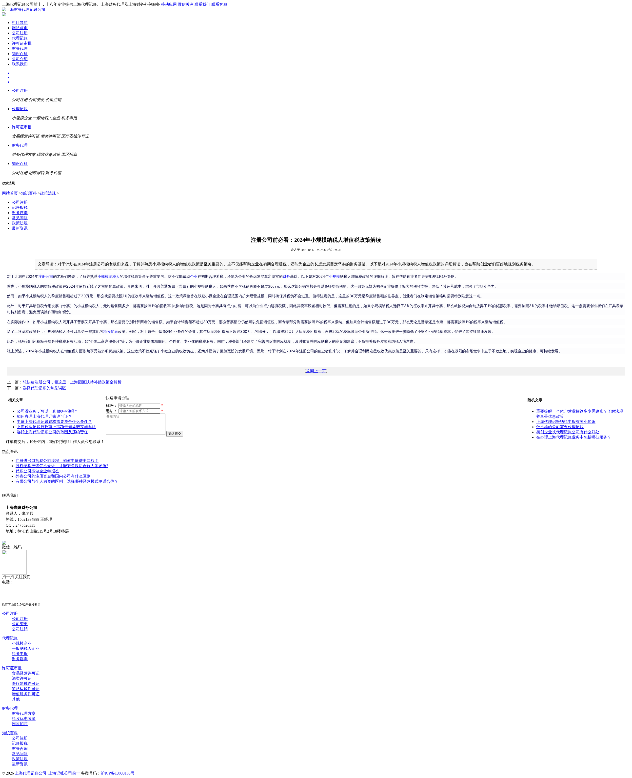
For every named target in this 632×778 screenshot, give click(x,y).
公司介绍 (20, 59)
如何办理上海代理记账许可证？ (44, 416)
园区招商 (20, 724)
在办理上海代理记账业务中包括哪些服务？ (573, 437)
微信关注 (186, 4)
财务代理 (20, 48)
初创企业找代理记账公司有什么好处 (567, 432)
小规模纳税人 (109, 276)
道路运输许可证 (26, 689)
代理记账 (20, 38)
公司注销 (20, 629)
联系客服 (219, 4)
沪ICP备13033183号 (118, 773)
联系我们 (202, 4)
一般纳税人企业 (26, 648)
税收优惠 (110, 331)
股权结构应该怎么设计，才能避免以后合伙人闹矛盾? (62, 466)
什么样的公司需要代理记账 (560, 427)
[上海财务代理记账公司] (23, 9)
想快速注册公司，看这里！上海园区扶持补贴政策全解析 (72, 382)
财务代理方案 (24, 713)
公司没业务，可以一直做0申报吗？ (47, 411)
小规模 (334, 276)
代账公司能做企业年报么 (37, 471)
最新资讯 (20, 228)
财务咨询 (20, 213)
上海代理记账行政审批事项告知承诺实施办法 (56, 427)
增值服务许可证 (26, 694)
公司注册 (20, 33)
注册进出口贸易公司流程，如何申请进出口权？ (57, 461)
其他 (16, 699)
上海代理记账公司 (30, 773)
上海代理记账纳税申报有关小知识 (565, 421)
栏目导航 (20, 22)
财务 (286, 276)
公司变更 (20, 624)
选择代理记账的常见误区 (44, 388)
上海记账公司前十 (64, 773)
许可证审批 (22, 43)
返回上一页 (316, 371)
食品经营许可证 (26, 673)
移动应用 (169, 4)
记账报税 (20, 207)
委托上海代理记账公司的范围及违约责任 (52, 432)
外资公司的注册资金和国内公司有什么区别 (53, 476)
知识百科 (20, 54)
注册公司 (45, 276)
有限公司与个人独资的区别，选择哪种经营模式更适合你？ (67, 481)
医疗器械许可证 (26, 683)
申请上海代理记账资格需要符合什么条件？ (54, 421)
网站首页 (20, 28)
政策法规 (48, 193)
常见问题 (20, 218)
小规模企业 (22, 643)
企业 (194, 276)
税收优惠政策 (24, 719)
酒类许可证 (22, 678)
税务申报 (20, 654)
